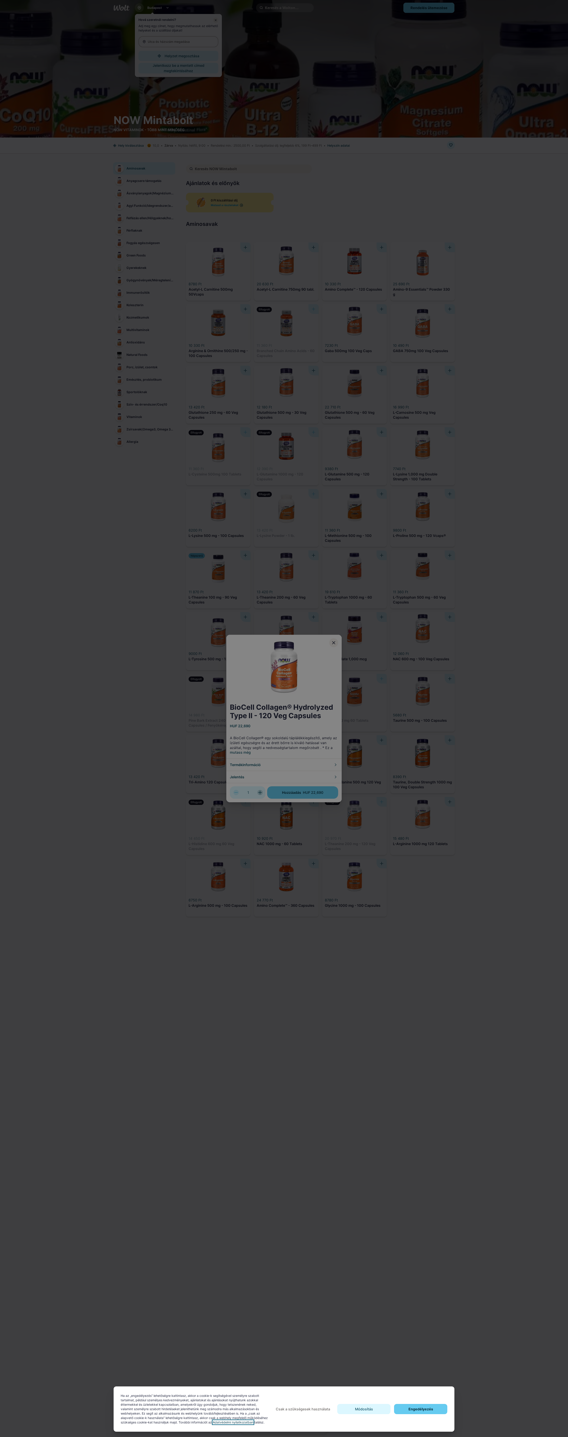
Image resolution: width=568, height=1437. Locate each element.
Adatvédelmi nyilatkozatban (233, 1422)
